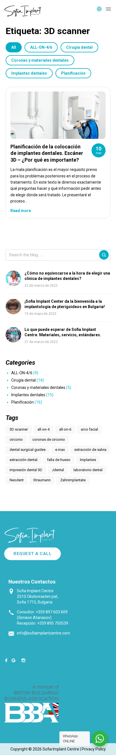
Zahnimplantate (73, 480)
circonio (16, 439)
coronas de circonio (48, 439)
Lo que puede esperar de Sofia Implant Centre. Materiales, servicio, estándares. (62, 332)
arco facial (89, 429)
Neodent (17, 480)
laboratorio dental (87, 470)
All (13, 47)
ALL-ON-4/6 (41, 47)
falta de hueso (58, 460)
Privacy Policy (94, 749)
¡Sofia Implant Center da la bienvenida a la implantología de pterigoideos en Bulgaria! (64, 304)
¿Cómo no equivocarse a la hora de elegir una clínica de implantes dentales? (67, 276)
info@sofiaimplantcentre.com (43, 633)
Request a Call (33, 553)
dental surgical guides (28, 449)
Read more (20, 210)
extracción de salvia (90, 449)
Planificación (73, 73)
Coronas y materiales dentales (40, 60)
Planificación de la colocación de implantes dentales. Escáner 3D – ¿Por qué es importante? (46, 153)
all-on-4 (43, 429)
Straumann (42, 480)
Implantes (88, 460)
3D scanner (19, 429)
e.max (60, 449)
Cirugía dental (79, 47)
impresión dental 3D (26, 470)
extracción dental (23, 460)
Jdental (58, 470)
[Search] (104, 255)
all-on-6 (65, 429)
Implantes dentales (29, 73)
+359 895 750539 (52, 623)
